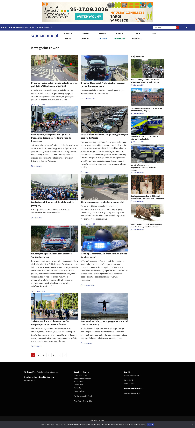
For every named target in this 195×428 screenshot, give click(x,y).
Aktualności (68, 33)
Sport (154, 33)
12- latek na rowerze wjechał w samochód (102, 202)
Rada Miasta (136, 38)
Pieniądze (119, 33)
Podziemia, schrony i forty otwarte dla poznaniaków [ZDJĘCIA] (146, 109)
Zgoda (150, 424)
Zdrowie (137, 33)
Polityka (102, 33)
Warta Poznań (119, 38)
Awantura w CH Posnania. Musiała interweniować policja (144, 137)
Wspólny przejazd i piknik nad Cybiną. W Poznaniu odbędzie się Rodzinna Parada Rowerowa (51, 137)
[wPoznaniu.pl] (44, 35)
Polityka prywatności (97, 420)
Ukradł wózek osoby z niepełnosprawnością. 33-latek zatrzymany (143, 167)
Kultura (68, 38)
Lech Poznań (102, 38)
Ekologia (85, 33)
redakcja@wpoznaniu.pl (132, 375)
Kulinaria (85, 38)
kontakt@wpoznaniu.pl (44, 27)
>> (64, 355)
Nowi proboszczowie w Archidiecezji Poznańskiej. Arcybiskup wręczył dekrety (147, 197)
